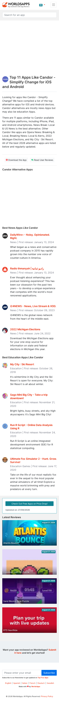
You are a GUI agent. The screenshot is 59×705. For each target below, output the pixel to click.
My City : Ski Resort (22, 364)
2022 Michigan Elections (25, 329)
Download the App (17, 160)
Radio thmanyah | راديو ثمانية (27, 268)
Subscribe (49, 672)
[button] (42, 4)
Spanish (16, 683)
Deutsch (41, 683)
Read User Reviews (43, 160)
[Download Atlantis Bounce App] (29, 535)
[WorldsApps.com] (16, 5)
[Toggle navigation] (53, 4)
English (8, 683)
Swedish (50, 683)
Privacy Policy (47, 696)
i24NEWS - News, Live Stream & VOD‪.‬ (33, 306)
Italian (24, 683)
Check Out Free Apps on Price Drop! (29, 503)
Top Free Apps (43, 677)
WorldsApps (35, 686)
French (32, 683)
